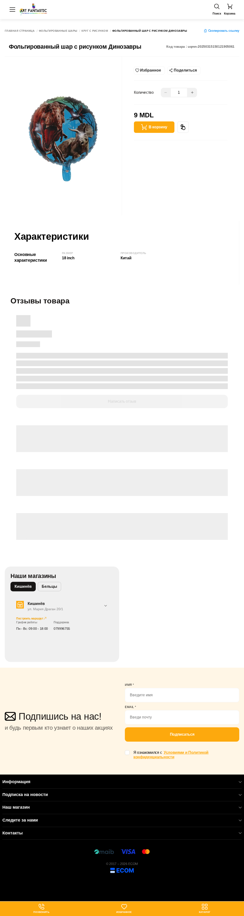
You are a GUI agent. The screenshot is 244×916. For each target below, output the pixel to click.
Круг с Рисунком (94, 31)
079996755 (62, 628)
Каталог (205, 912)
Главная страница (20, 31)
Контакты (12, 833)
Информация (16, 781)
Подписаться (182, 734)
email (130, 707)
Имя (129, 685)
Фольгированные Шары (58, 31)
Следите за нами (20, 820)
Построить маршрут (30, 618)
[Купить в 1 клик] (183, 127)
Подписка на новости (25, 794)
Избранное (124, 912)
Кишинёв (23, 586)
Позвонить (41, 908)
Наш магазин (16, 807)
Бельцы (49, 586)
